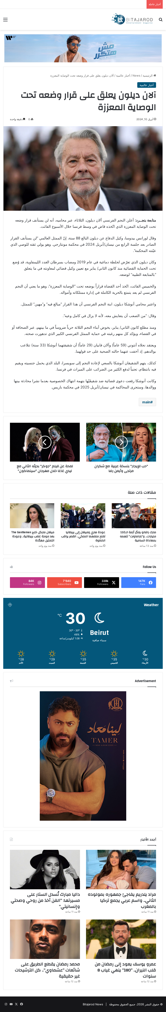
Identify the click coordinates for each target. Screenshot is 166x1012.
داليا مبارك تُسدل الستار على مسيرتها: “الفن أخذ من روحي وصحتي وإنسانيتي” (45, 900)
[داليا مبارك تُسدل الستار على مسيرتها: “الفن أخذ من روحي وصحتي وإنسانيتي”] (45, 869)
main (146, 402)
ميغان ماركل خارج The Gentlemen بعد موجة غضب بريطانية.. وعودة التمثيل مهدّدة (32, 536)
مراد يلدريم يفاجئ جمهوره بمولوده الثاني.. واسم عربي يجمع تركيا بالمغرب (122, 900)
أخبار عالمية (123, 75)
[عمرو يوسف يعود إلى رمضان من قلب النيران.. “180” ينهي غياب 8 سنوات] (121, 939)
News (136, 75)
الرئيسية (148, 75)
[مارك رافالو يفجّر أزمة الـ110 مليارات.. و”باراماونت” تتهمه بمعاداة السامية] (134, 515)
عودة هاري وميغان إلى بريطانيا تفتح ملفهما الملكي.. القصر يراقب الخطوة (83, 536)
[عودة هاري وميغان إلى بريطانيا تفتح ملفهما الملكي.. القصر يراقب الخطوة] (83, 515)
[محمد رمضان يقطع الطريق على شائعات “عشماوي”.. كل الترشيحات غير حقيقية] (45, 939)
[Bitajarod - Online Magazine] (132, 19)
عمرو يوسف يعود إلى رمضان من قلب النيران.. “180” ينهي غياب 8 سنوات (125, 970)
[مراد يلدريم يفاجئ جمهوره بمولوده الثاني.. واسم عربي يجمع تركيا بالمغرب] (121, 869)
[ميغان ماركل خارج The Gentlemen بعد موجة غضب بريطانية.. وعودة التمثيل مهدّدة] (32, 515)
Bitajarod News (93, 1004)
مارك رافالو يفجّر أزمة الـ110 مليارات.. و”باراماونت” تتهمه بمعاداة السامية (138, 536)
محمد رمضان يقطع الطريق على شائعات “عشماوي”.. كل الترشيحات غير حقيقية (47, 970)
